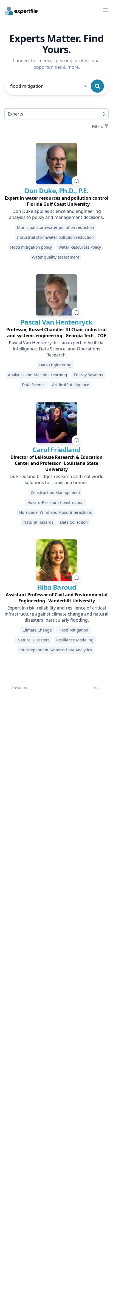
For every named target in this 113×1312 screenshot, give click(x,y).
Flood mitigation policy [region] (31, 247)
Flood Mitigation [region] (73, 630)
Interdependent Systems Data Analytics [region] (55, 649)
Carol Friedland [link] (56, 449)
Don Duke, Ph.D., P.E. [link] (56, 190)
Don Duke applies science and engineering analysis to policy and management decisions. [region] (56, 214)
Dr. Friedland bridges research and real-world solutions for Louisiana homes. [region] (57, 479)
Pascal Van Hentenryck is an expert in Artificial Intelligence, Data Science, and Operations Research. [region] (56, 349)
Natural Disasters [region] (34, 640)
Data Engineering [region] (55, 364)
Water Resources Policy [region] (79, 247)
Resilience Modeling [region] (75, 640)
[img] (56, 163)
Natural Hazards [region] (38, 522)
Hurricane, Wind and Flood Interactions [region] (55, 512)
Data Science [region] (34, 384)
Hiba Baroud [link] (56, 587)
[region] (56, 201)
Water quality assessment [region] (55, 257)
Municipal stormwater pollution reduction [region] (55, 227)
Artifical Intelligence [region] (70, 384)
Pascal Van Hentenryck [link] (56, 321)
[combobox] (49, 86)
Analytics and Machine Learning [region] (37, 374)
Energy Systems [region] (88, 374)
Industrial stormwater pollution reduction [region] (55, 237)
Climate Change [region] (37, 630)
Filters (97, 126)
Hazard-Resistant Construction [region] (55, 502)
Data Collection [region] (74, 522)
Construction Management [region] (55, 492)
